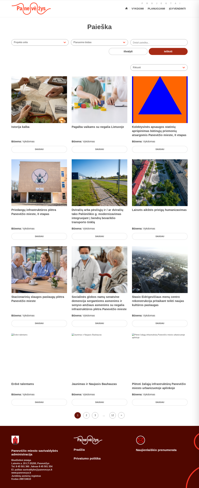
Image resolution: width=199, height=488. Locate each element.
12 (112, 415)
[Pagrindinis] (126, 8)
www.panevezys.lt (21, 472)
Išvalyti (128, 51)
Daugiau (39, 149)
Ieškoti (168, 51)
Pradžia (79, 449)
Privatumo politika (87, 458)
